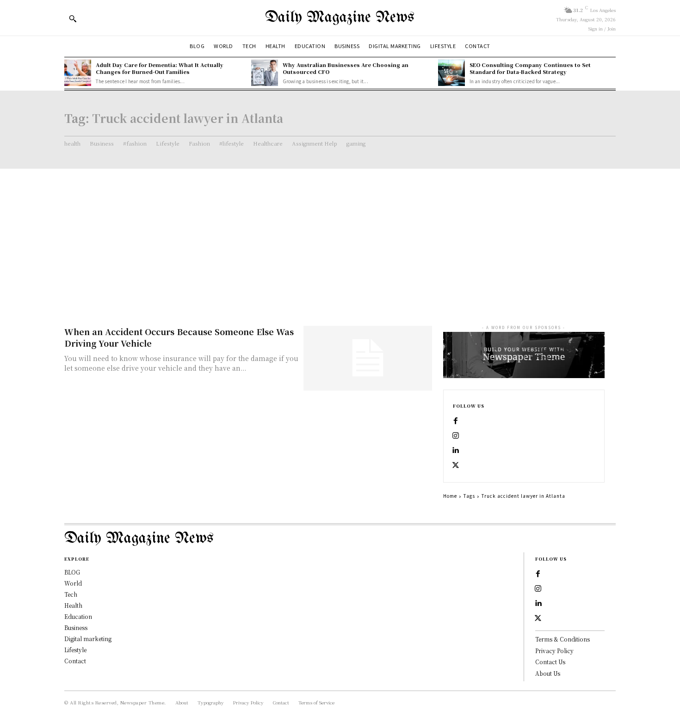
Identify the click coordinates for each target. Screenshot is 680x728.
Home (450, 495)
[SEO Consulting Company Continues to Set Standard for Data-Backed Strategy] (451, 73)
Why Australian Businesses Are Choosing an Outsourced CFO (345, 68)
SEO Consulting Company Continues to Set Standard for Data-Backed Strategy (530, 68)
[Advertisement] (340, 238)
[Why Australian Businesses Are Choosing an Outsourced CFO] (264, 73)
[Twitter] (455, 465)
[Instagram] (455, 435)
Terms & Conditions (562, 639)
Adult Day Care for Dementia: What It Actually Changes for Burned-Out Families (159, 68)
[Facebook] (455, 421)
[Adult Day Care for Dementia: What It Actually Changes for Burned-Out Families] (77, 73)
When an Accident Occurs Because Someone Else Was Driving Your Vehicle (179, 337)
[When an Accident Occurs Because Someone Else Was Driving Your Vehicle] (367, 358)
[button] (72, 18)
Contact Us (550, 662)
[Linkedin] (455, 450)
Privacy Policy (554, 651)
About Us (547, 673)
